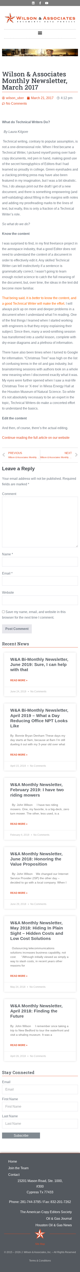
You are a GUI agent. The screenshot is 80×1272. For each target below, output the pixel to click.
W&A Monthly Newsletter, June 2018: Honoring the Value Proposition (36, 858)
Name (7, 554)
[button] (40, 32)
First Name (10, 1099)
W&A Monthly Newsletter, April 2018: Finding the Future (36, 1010)
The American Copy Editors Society (46, 1212)
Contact (13, 1174)
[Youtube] (47, 3)
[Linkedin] (33, 3)
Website (8, 592)
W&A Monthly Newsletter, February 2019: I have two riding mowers (37, 789)
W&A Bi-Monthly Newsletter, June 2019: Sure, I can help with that (39, 664)
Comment (9, 494)
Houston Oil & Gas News (53, 1225)
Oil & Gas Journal (59, 1218)
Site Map (40, 1244)
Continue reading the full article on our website (36, 437)
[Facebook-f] (40, 3)
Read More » (18, 680)
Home (12, 1161)
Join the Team (18, 1168)
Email (7, 573)
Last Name (10, 1116)
